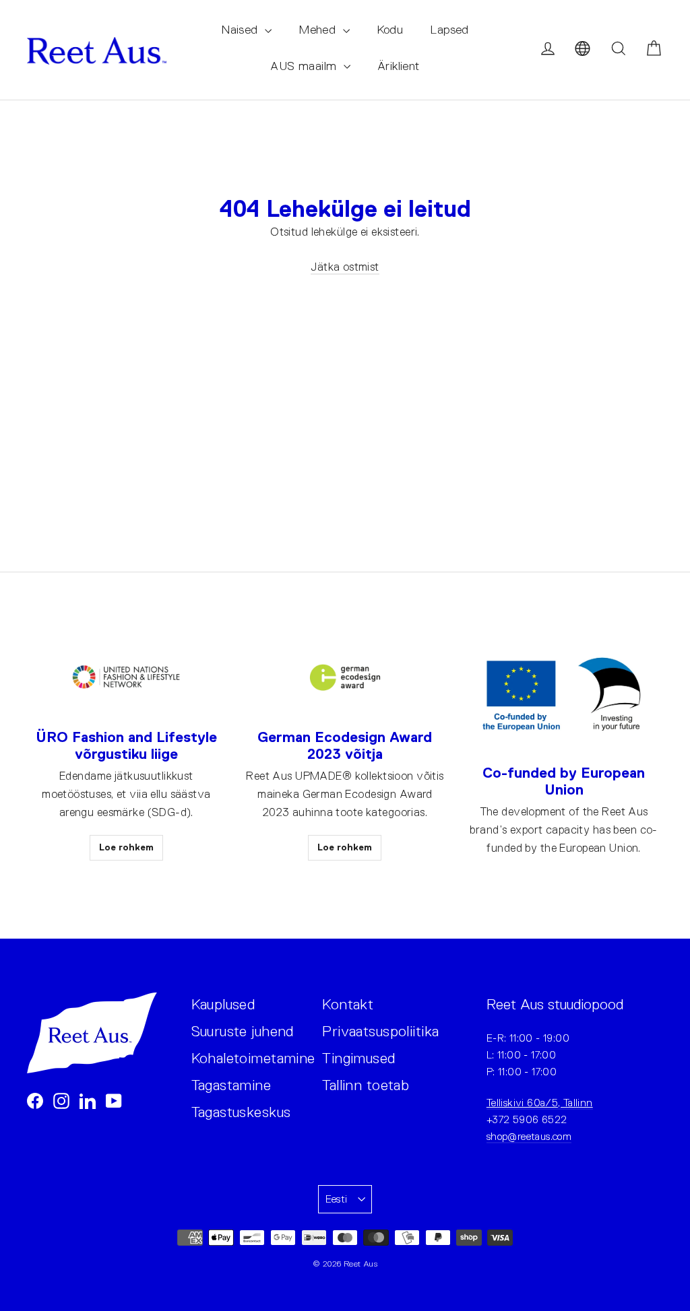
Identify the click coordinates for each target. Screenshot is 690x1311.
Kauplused (223, 1004)
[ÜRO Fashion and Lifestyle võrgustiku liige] (126, 678)
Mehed (319, 29)
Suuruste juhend (242, 1031)
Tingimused (358, 1058)
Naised (241, 29)
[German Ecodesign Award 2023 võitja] (345, 678)
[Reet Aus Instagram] (61, 1100)
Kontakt (347, 1004)
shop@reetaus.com (529, 1136)
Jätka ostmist (345, 267)
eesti (336, 1199)
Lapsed (449, 29)
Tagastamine (231, 1085)
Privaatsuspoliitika (380, 1031)
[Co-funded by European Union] (563, 695)
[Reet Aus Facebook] (35, 1100)
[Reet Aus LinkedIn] (88, 1100)
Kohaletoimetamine (247, 1058)
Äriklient (398, 66)
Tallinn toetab (365, 1085)
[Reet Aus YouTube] (114, 1100)
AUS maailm (305, 66)
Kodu (390, 29)
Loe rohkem (126, 847)
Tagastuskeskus (241, 1112)
